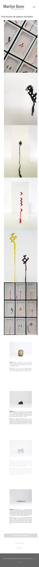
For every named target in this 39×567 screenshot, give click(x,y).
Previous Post (19, 543)
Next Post (19, 548)
